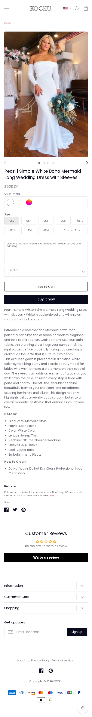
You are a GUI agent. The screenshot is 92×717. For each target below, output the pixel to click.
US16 (46, 230)
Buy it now (46, 299)
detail (52, 495)
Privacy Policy (40, 660)
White (10, 202)
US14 (29, 230)
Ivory (19, 202)
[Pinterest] (50, 670)
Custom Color (29, 202)
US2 (11, 221)
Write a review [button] (46, 557)
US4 (28, 221)
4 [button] (53, 163)
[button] (67, 8)
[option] (46, 94)
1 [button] (39, 163)
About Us (23, 660)
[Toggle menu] (7, 8)
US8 (63, 221)
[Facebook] (41, 670)
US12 (12, 230)
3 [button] (48, 163)
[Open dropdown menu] (82, 585)
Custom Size (72, 230)
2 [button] (44, 163)
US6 (46, 221)
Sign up (76, 632)
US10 (80, 221)
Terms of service (62, 660)
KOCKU (57, 681)
